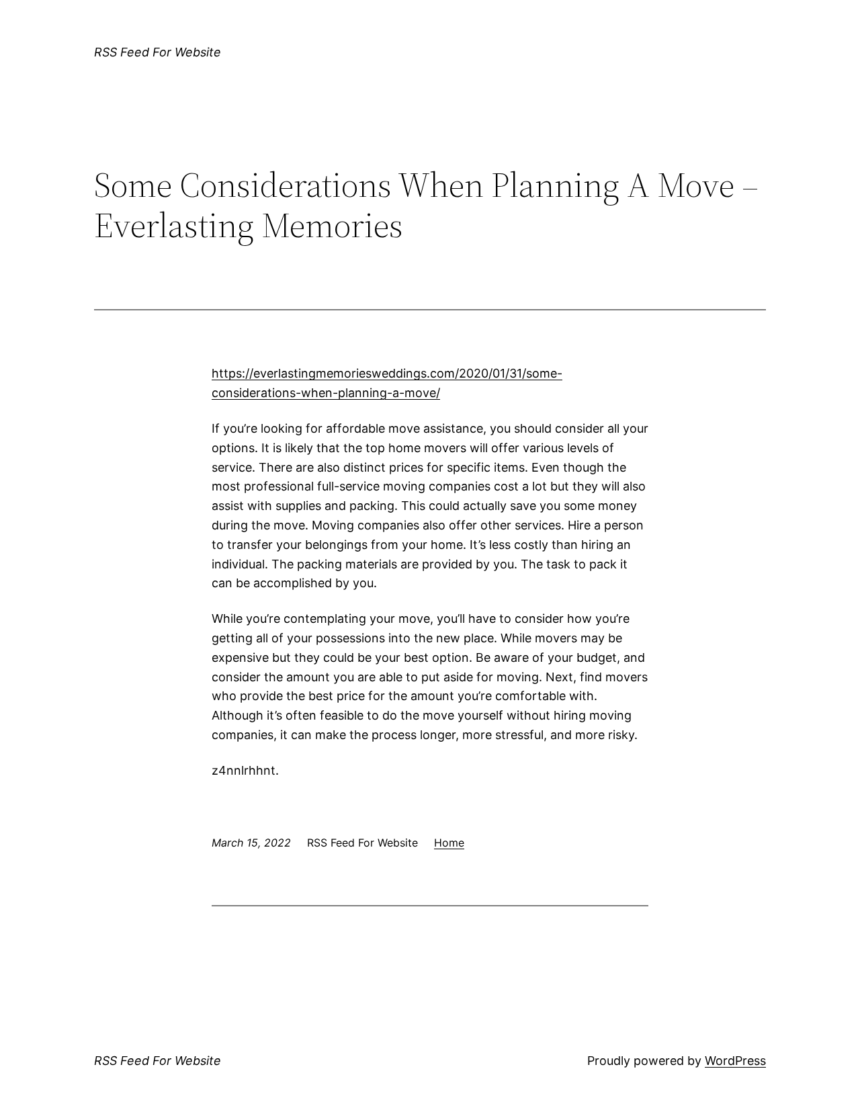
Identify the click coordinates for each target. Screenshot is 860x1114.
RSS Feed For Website (157, 52)
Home (449, 842)
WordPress (735, 1061)
